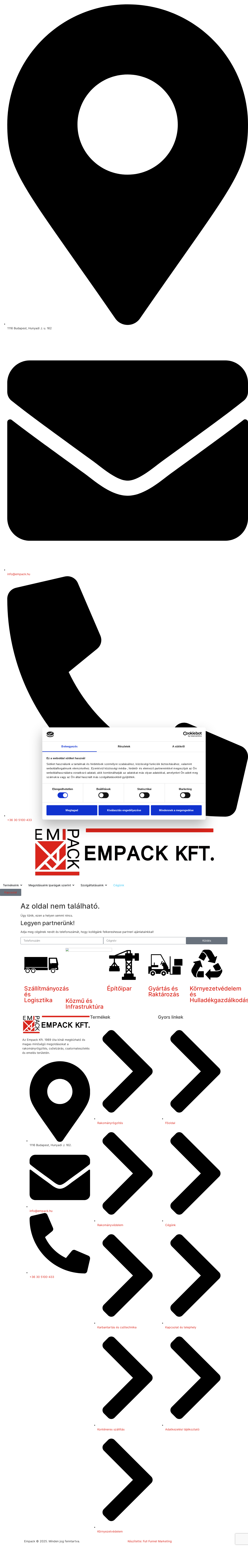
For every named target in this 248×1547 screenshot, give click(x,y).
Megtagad (72, 810)
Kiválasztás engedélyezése (124, 810)
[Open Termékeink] (21, 885)
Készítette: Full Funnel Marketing (150, 1541)
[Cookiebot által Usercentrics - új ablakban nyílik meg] (186, 734)
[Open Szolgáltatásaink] (106, 885)
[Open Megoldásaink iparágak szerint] (73, 885)
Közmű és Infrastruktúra (84, 1003)
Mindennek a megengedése (176, 810)
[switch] (103, 795)
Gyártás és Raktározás (163, 991)
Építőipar (119, 988)
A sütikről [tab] (178, 746)
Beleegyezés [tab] (69, 746)
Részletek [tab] (124, 746)
